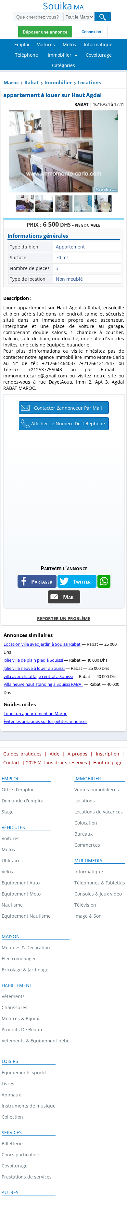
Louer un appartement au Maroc (35, 713)
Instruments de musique (29, 1106)
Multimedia (88, 861)
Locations (89, 82)
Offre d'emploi (17, 789)
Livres (8, 1083)
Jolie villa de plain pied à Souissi (33, 660)
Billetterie (12, 1143)
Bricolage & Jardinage (25, 970)
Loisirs (10, 1061)
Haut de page (107, 762)
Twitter (82, 581)
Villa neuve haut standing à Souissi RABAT (43, 684)
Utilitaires (12, 860)
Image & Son (88, 916)
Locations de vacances (98, 812)
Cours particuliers (21, 1154)
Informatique (88, 871)
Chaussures (14, 1007)
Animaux (11, 1095)
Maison (11, 936)
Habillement (17, 985)
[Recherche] (103, 17)
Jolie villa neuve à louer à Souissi (34, 668)
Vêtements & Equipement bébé (36, 1041)
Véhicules (13, 827)
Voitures (10, 838)
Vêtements (13, 996)
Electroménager (19, 958)
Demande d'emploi (22, 801)
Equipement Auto (21, 883)
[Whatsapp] (103, 581)
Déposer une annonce (45, 32)
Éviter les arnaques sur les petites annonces (45, 721)
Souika (63, 6)
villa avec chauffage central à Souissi (38, 676)
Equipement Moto (21, 894)
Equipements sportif (24, 1072)
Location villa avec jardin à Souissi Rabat (42, 644)
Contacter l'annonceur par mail (68, 408)
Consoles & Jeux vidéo (98, 894)
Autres (10, 1192)
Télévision (85, 905)
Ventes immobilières (96, 789)
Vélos (7, 871)
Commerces (87, 845)
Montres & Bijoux (20, 1018)
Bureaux (83, 834)
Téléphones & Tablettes (99, 883)
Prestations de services (27, 1177)
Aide (54, 754)
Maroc (11, 82)
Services (12, 1133)
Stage (8, 812)
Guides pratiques (22, 754)
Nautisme (12, 905)
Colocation (85, 823)
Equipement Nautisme (26, 916)
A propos (78, 754)
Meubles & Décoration (26, 947)
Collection (12, 1117)
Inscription (107, 754)
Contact (11, 762)
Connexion (91, 31)
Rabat (31, 82)
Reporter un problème (63, 618)
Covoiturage (15, 1166)
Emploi (10, 779)
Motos (8, 849)
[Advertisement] (63, 497)
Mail (68, 597)
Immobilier (58, 82)
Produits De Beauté (23, 1029)
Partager (41, 581)
